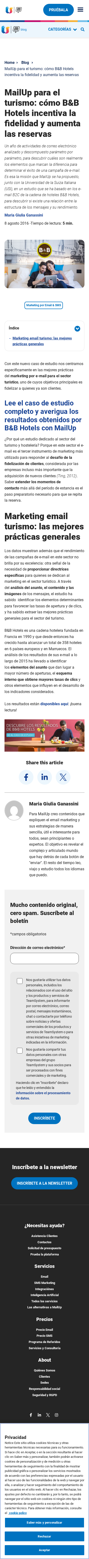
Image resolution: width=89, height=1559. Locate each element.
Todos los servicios (44, 1301)
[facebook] (26, 777)
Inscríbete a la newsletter (44, 1183)
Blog (25, 62)
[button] (44, 329)
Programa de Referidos (44, 1342)
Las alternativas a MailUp (44, 1307)
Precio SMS (44, 1335)
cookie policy (17, 1513)
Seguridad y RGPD (44, 1395)
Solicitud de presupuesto (44, 1248)
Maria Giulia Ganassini (24, 215)
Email (44, 1276)
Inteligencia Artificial (45, 1295)
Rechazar (44, 1536)
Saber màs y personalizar (44, 1522)
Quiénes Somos (44, 1370)
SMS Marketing (44, 1283)
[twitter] (63, 777)
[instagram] (56, 1414)
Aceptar (44, 1550)
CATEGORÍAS (60, 29)
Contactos (44, 1242)
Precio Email (44, 1330)
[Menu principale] (78, 10)
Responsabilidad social (44, 1389)
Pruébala (58, 10)
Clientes (44, 1376)
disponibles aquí (54, 704)
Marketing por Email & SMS (43, 305)
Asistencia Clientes (44, 1236)
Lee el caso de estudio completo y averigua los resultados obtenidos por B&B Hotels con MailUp (43, 415)
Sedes (44, 1382)
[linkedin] (44, 777)
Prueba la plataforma (44, 1254)
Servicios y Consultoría (45, 1348)
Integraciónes (44, 1289)
